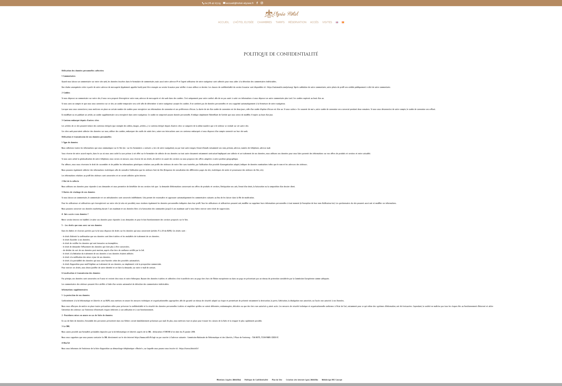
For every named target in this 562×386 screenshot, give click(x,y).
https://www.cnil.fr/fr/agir (145, 337)
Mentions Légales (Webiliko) (229, 380)
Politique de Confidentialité (256, 380)
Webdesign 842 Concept (332, 380)
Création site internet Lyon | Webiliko (302, 380)
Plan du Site (277, 380)
